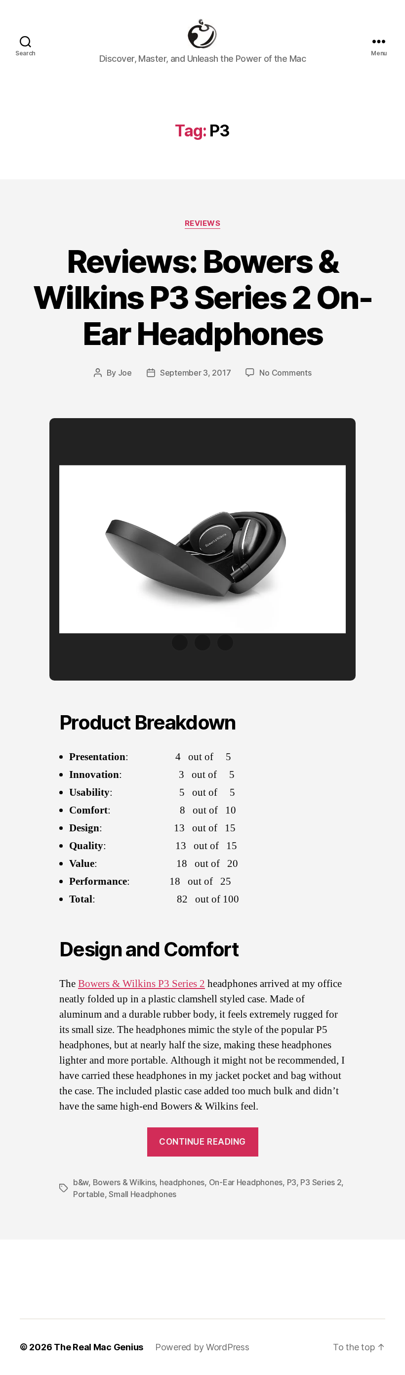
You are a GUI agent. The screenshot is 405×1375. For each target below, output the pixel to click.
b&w (80, 1182)
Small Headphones (142, 1194)
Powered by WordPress (202, 1347)
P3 (291, 1182)
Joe (125, 373)
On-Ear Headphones (246, 1182)
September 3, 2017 (195, 373)
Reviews (203, 223)
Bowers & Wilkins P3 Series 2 (141, 983)
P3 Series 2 (320, 1182)
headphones (182, 1182)
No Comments (285, 373)
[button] (180, 642)
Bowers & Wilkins (124, 1182)
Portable (89, 1194)
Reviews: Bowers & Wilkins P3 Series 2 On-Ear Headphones (202, 297)
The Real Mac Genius (98, 1347)
